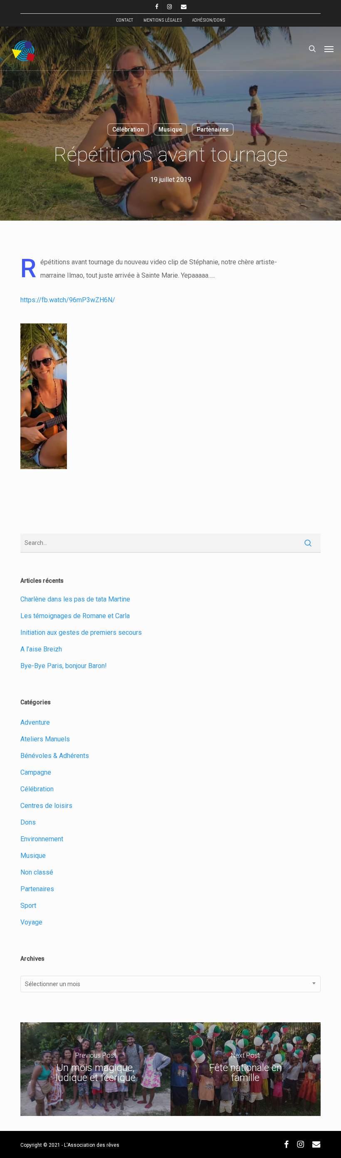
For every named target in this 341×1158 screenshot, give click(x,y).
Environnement (41, 839)
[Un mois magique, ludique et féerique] (95, 1069)
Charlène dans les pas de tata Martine (75, 599)
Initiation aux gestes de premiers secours (81, 632)
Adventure (35, 722)
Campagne (35, 772)
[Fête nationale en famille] (245, 1069)
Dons (28, 822)
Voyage (31, 922)
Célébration (128, 129)
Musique (170, 129)
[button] (329, 49)
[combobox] (170, 984)
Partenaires (213, 129)
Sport (28, 906)
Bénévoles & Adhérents (54, 756)
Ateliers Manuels (45, 739)
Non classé (36, 872)
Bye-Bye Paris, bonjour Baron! (63, 666)
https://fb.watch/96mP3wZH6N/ (67, 300)
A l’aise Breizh (41, 649)
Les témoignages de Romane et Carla (75, 616)
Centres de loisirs (46, 806)
